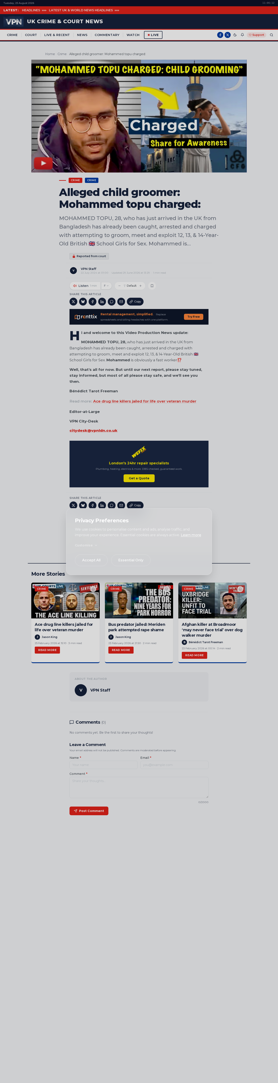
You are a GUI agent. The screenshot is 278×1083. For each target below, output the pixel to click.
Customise (84, 545)
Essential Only (130, 560)
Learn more (191, 535)
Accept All (91, 560)
